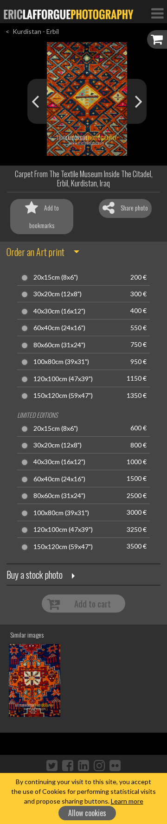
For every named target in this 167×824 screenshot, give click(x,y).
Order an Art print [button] (35, 252)
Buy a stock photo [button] (34, 574)
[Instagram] (99, 765)
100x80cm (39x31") (61, 361)
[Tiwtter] (52, 765)
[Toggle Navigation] (157, 13)
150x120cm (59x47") (63, 395)
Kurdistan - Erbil (36, 31)
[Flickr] (115, 765)
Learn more (127, 801)
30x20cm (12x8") (57, 294)
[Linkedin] (83, 765)
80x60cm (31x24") (59, 345)
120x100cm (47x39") (63, 379)
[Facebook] (67, 765)
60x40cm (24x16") (59, 328)
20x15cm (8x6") (55, 277)
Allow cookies (87, 812)
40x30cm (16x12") (59, 311)
